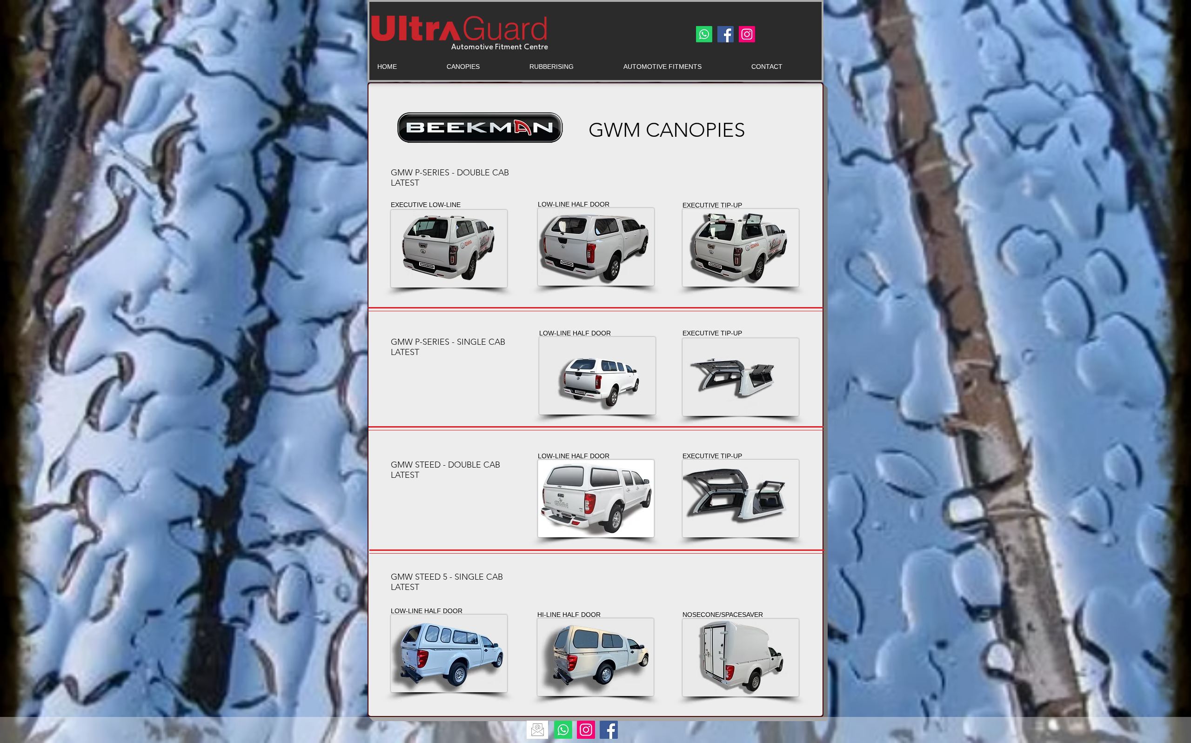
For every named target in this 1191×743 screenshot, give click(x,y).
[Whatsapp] (704, 34)
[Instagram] (747, 34)
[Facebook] (725, 34)
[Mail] (537, 730)
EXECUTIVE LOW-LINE (426, 204)
